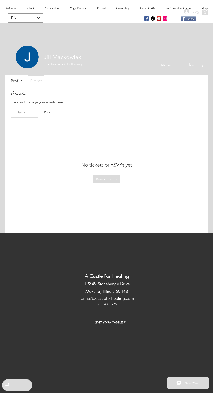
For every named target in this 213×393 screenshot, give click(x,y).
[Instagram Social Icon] (165, 18)
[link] (24, 112)
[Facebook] (146, 18)
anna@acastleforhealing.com (107, 298)
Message (168, 65)
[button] (204, 11)
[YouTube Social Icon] (159, 18)
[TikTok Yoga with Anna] (153, 18)
